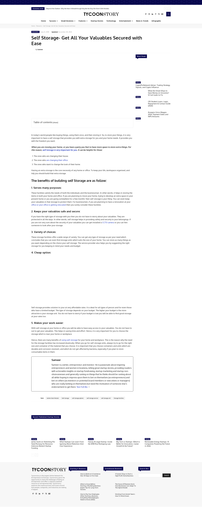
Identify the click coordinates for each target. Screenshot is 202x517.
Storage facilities (119, 398)
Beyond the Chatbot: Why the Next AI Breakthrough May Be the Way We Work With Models (77, 8)
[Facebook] (146, 14)
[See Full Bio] (89, 387)
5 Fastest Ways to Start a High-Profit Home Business (124, 475)
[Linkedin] (152, 14)
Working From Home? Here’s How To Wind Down (125, 495)
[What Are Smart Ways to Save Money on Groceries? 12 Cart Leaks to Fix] (141, 94)
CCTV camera (108, 222)
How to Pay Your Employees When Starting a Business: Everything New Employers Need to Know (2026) (89, 497)
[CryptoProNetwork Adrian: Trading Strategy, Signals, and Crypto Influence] (153, 71)
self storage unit (106, 398)
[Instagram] (149, 14)
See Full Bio (82, 387)
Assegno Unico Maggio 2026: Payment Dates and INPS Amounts (158, 114)
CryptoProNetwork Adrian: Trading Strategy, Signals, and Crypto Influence (153, 86)
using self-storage (69, 340)
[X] (159, 14)
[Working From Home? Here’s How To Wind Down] (108, 498)
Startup (34, 439)
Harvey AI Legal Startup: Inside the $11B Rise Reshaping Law (100, 443)
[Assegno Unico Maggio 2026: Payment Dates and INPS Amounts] (141, 116)
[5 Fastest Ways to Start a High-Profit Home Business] (108, 477)
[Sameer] (33, 49)
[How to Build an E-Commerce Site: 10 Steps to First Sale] (73, 477)
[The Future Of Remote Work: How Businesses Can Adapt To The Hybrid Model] (108, 488)
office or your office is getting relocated (48, 205)
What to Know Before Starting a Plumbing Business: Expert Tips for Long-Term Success (90, 486)
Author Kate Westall (53, 398)
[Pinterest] (155, 14)
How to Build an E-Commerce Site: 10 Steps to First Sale (90, 475)
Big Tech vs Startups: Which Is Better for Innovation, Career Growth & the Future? (128, 444)
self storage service (92, 398)
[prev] (165, 8)
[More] (172, 49)
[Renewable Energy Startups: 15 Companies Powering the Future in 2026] (158, 429)
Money (138, 82)
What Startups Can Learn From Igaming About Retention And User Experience (72, 444)
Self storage (65, 398)
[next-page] (36, 454)
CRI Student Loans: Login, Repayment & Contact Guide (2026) (159, 103)
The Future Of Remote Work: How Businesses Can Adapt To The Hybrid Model (125, 486)
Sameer (40, 49)
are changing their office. (57, 160)
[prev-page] (32, 454)
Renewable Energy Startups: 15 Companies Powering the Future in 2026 (157, 444)
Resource (39, 26)
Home (33, 26)
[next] (169, 8)
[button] (168, 14)
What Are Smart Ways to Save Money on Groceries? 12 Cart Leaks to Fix (158, 93)
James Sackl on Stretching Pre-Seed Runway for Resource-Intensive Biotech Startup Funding (43, 445)
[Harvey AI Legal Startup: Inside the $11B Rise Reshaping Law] (101, 429)
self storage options (77, 398)
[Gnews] (162, 14)
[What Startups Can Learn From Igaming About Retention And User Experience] (73, 429)
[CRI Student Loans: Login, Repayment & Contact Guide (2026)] (141, 105)
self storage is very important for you (59, 150)
